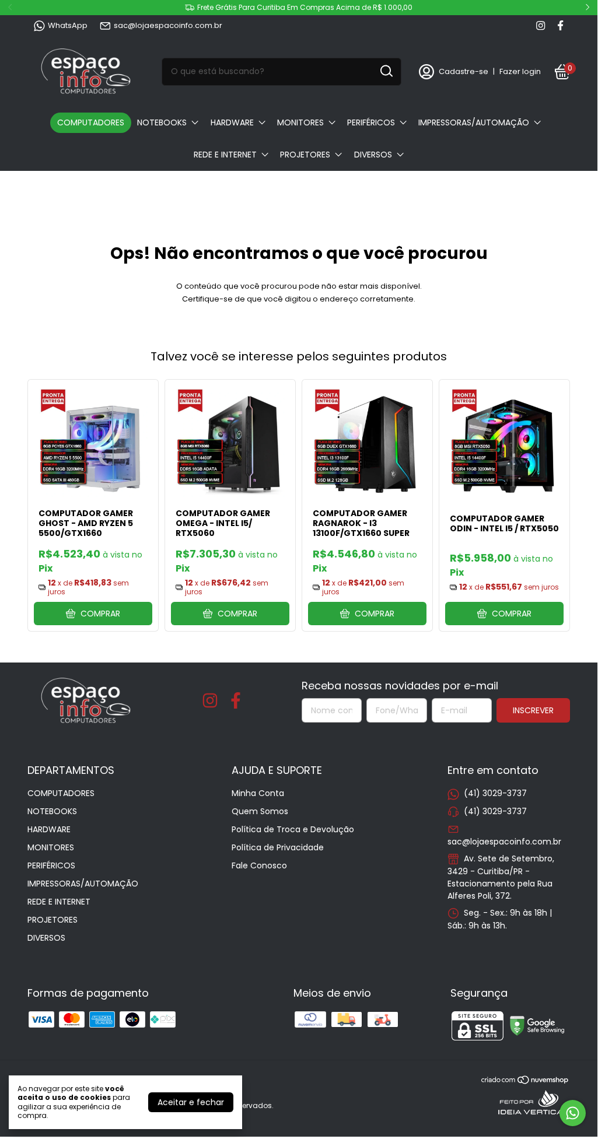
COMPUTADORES (90, 122)
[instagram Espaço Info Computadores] (540, 25)
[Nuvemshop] (525, 1082)
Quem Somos (260, 811)
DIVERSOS (373, 154)
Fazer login (520, 71)
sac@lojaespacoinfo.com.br (168, 25)
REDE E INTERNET (225, 154)
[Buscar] (386, 71)
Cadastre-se (463, 71)
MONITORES (300, 122)
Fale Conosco (259, 865)
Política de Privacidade (278, 847)
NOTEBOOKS (162, 122)
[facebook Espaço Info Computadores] (560, 25)
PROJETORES (305, 154)
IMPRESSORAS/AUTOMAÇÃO (473, 122)
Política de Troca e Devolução (293, 829)
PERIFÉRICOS (371, 122)
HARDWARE (232, 122)
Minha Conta (258, 793)
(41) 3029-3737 (495, 793)
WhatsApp (68, 25)
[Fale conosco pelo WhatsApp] (572, 1113)
